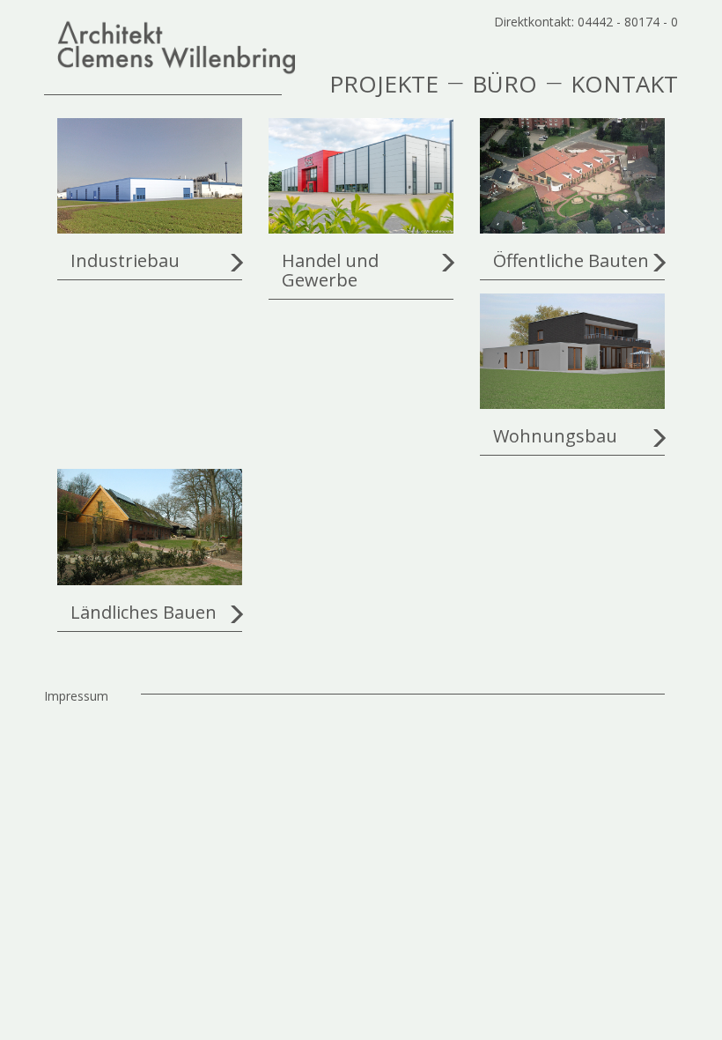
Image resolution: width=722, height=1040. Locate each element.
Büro (504, 82)
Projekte (383, 82)
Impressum (76, 695)
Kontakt (624, 82)
